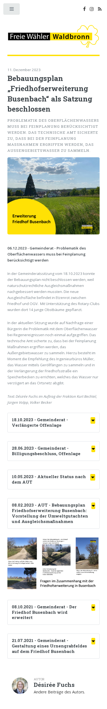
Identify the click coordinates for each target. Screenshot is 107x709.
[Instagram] (92, 9)
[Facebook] (84, 9)
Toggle (12, 10)
